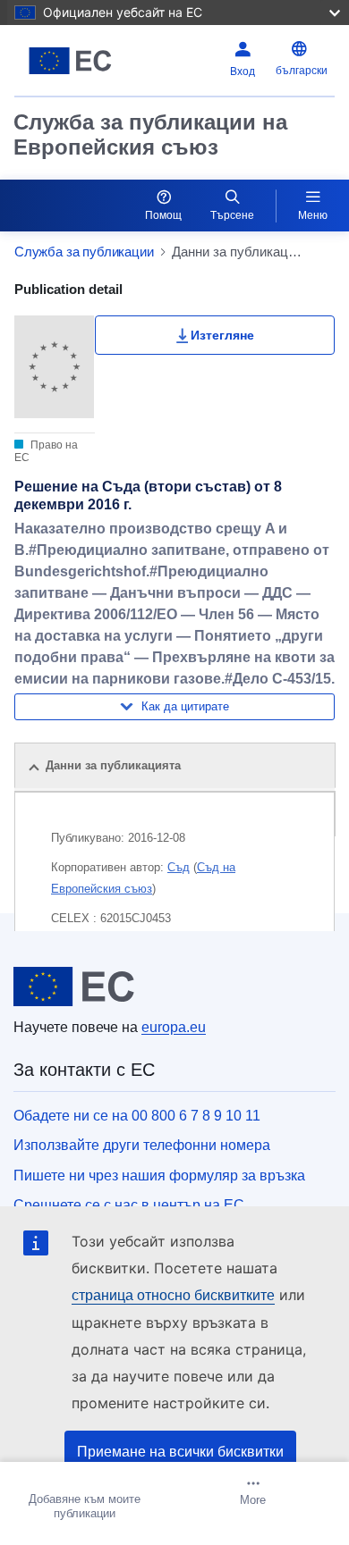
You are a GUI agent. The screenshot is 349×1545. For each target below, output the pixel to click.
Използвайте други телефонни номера (141, 1145)
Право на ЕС (46, 451)
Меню (313, 215)
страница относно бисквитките (173, 1295)
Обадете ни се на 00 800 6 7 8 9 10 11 (136, 1115)
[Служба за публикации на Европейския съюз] (70, 60)
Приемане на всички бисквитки (180, 1451)
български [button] (302, 70)
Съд (178, 867)
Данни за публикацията (113, 765)
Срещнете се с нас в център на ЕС (128, 1205)
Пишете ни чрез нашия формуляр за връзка (159, 1175)
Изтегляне (222, 335)
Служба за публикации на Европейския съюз (150, 134)
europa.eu (173, 1027)
